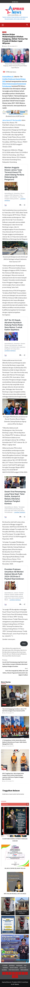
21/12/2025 (10, 781)
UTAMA (4, 32)
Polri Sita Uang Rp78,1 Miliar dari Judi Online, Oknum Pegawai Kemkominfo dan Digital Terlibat (15, 672)
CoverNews (24, 982)
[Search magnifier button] (27, 804)
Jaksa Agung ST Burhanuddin (11, 120)
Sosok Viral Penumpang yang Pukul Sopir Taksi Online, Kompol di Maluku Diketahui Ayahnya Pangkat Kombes (14, 663)
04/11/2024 (12, 46)
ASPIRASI (12, 965)
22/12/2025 (10, 746)
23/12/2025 (10, 712)
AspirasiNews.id (7, 76)
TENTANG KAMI (13, 970)
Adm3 (5, 712)
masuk (11, 794)
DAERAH (5, 967)
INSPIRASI (19, 965)
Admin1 (5, 46)
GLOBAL (4, 970)
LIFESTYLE (23, 967)
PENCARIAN (24, 970)
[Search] (27, 24)
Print (24, 644)
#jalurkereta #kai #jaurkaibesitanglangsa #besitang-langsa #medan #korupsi (14, 652)
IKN (25, 965)
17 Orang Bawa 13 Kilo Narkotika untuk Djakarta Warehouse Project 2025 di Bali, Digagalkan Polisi (14, 742)
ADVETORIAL (14, 967)
